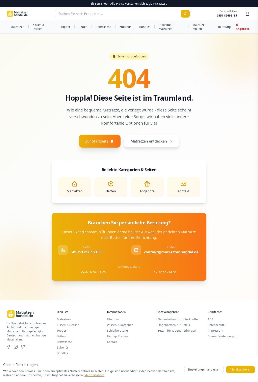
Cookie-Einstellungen (222, 336)
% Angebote (242, 27)
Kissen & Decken (38, 27)
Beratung (224, 27)
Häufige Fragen (117, 336)
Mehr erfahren (94, 375)
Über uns (113, 319)
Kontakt (112, 342)
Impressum (215, 330)
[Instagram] (16, 347)
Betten (83, 27)
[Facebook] (8, 347)
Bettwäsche (103, 27)
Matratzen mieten (199, 27)
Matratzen (17, 27)
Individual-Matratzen (166, 27)
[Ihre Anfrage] (247, 14)
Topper (65, 27)
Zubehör (125, 27)
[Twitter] (23, 347)
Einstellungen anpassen (204, 369)
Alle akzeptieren (240, 369)
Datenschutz (216, 325)
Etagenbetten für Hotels (173, 325)
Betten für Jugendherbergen (176, 330)
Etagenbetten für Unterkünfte (177, 319)
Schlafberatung (117, 330)
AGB (210, 319)
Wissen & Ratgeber (120, 325)
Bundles (144, 27)
